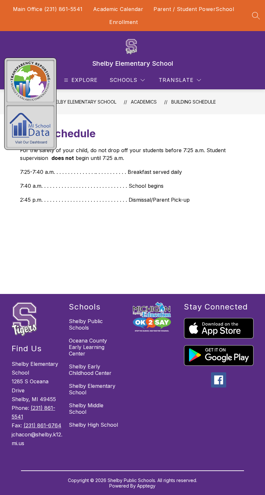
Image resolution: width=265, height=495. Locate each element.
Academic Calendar (118, 9)
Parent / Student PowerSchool (194, 9)
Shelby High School (93, 425)
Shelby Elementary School (82, 102)
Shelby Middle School (86, 408)
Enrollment (123, 22)
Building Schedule (193, 102)
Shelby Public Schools (86, 324)
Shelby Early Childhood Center (90, 369)
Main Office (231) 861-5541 (48, 9)
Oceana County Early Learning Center (88, 347)
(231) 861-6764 (42, 425)
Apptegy (146, 486)
